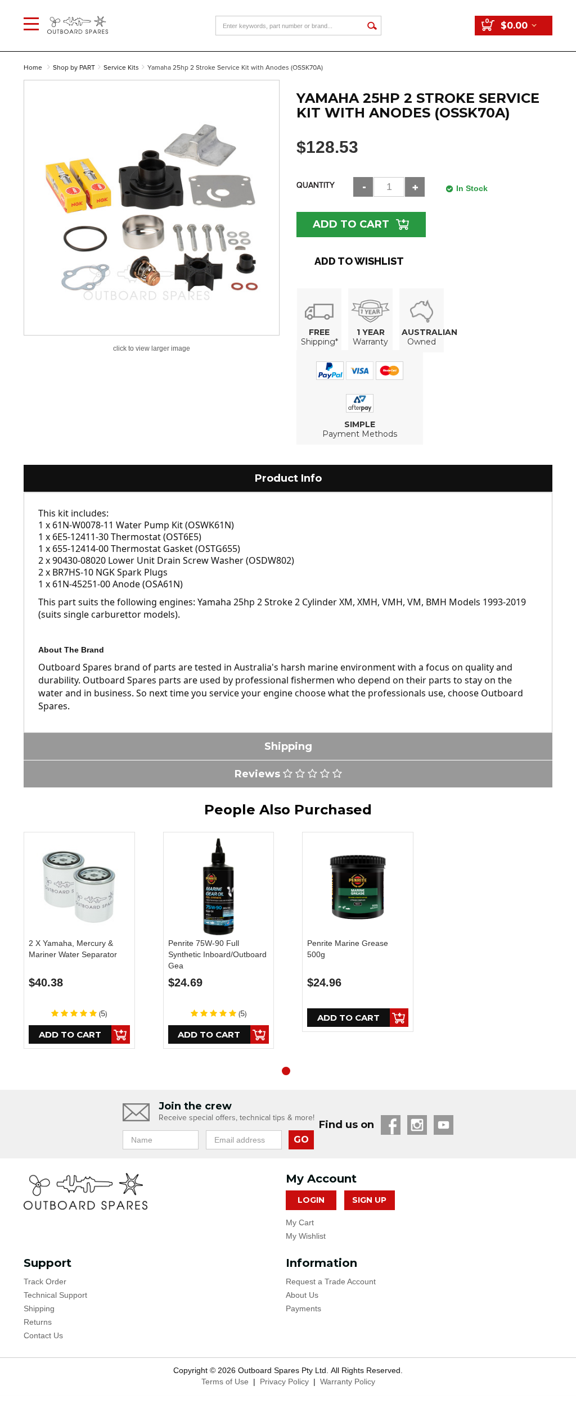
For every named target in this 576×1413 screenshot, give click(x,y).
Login (311, 1200)
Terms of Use (225, 1381)
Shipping (39, 1308)
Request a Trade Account (331, 1281)
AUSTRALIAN (429, 332)
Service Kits (121, 68)
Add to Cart (351, 224)
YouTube (443, 1125)
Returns (38, 1321)
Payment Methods (359, 434)
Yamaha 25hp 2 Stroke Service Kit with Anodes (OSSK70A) (235, 68)
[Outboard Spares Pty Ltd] (77, 16)
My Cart (300, 1222)
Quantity (315, 185)
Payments (303, 1308)
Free (319, 332)
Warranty (370, 342)
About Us (302, 1294)
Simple (359, 424)
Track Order (45, 1281)
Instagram (417, 1125)
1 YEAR (371, 332)
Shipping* (319, 342)
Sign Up (369, 1200)
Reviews (259, 774)
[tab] (288, 478)
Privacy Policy (284, 1381)
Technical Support (55, 1294)
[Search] (371, 25)
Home (33, 68)
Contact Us (43, 1335)
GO (301, 1139)
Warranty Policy (347, 1381)
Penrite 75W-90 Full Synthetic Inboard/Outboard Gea (217, 954)
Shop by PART (74, 68)
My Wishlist (306, 1235)
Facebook (390, 1125)
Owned (421, 342)
